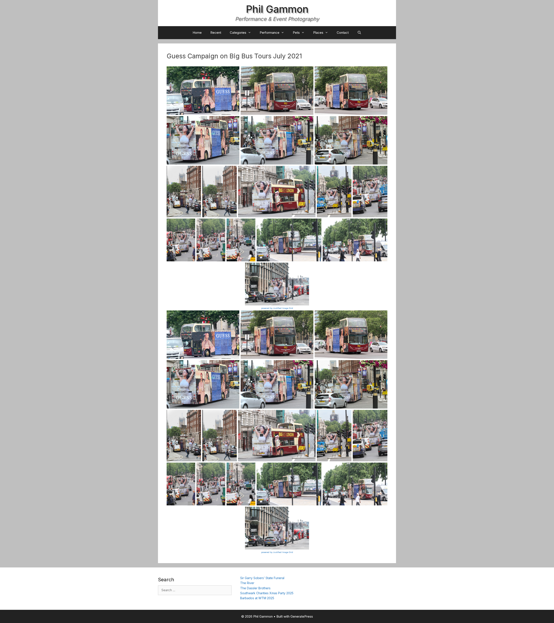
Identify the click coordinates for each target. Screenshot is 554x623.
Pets (296, 32)
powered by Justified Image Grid (277, 308)
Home (197, 32)
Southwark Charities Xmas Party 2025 (266, 593)
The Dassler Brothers (255, 588)
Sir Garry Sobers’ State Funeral (262, 578)
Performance (269, 32)
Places (318, 32)
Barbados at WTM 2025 (257, 598)
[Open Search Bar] (359, 32)
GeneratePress (301, 616)
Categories (238, 32)
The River (247, 583)
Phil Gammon (277, 9)
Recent (215, 32)
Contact (343, 32)
